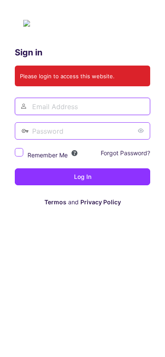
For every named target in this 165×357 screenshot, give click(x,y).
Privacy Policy (100, 202)
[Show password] (141, 130)
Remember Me (48, 155)
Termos (55, 202)
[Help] (74, 153)
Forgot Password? (125, 153)
